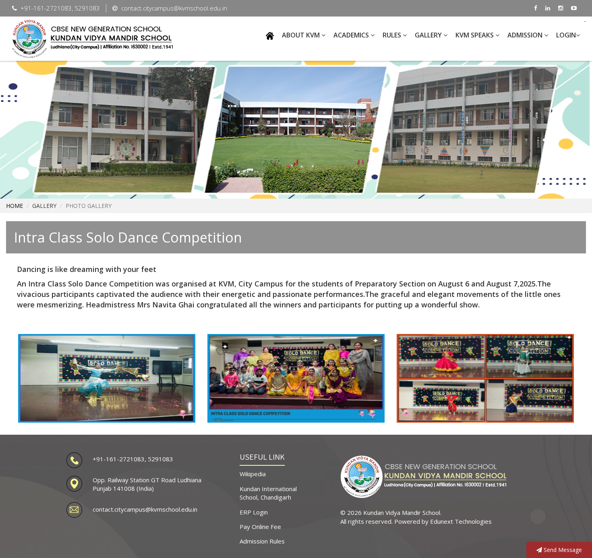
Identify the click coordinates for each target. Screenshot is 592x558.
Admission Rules (262, 541)
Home (14, 206)
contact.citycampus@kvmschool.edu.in (145, 509)
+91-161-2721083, (120, 459)
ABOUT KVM (301, 35)
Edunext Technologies (461, 521)
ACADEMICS (352, 35)
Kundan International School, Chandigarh (268, 493)
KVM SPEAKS (475, 35)
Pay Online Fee (260, 527)
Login (566, 35)
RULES (393, 35)
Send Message (562, 550)
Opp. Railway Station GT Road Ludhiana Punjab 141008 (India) (147, 484)
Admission (525, 35)
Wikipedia (253, 474)
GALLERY (429, 35)
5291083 (160, 459)
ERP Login (254, 512)
